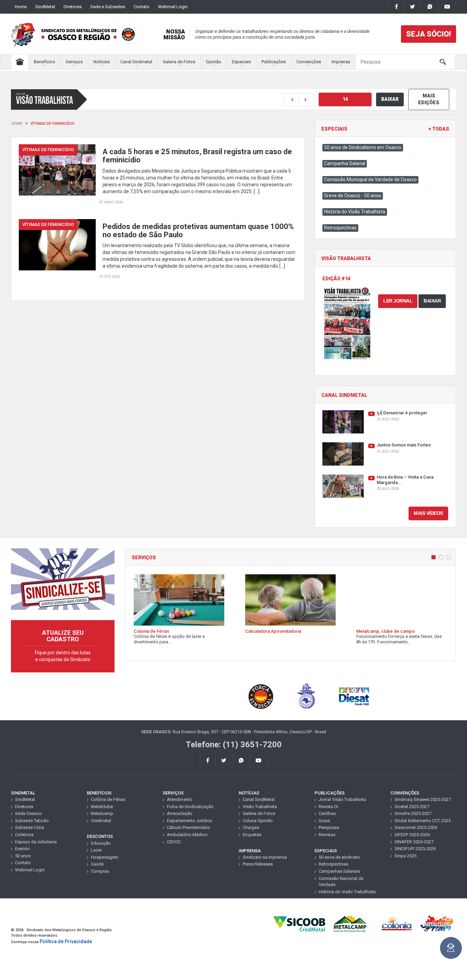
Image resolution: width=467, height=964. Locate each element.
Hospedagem (104, 857)
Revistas (327, 834)
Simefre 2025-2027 (413, 813)
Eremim (22, 848)
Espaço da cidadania (36, 841)
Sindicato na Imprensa (265, 857)
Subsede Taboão (32, 820)
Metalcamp (102, 813)
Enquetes (252, 834)
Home (21, 6)
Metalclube (102, 806)
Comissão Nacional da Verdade (341, 881)
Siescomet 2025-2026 (416, 827)
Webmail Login (173, 6)
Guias (324, 820)
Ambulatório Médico (187, 834)
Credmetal (101, 820)
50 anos (23, 855)
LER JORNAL (397, 301)
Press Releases (258, 864)
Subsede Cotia (29, 827)
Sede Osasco (28, 813)
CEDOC (174, 841)
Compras (100, 871)
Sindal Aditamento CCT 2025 (423, 820)
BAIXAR (390, 99)
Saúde (97, 864)
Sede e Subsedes (107, 6)
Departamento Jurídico (189, 820)
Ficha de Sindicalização (190, 806)
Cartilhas (327, 813)
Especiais (241, 61)
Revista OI (328, 806)
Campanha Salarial (344, 163)
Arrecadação (179, 813)
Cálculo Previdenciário (188, 827)
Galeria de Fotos (179, 61)
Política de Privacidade (66, 941)
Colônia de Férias (108, 799)
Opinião (213, 61)
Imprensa (341, 61)
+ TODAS (438, 129)
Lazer (96, 850)
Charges (251, 827)
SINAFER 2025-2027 (414, 841)
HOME (17, 123)
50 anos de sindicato (339, 857)
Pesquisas (329, 827)
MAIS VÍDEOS (428, 513)
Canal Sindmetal (136, 61)
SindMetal (45, 6)
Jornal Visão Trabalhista (342, 799)
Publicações (274, 61)
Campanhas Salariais (339, 871)
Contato (141, 6)
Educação (101, 843)
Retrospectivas (340, 227)
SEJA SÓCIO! (428, 34)
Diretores (73, 6)
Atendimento (179, 799)
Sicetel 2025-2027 (412, 806)
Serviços (74, 61)
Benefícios (44, 61)
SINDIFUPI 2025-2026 (415, 848)
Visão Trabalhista (260, 806)
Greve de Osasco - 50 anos (352, 195)
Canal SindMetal (259, 799)
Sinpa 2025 (405, 855)
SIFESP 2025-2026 (412, 834)
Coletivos (24, 834)
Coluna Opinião (258, 820)
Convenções (308, 61)
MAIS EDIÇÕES (428, 99)
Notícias (101, 61)
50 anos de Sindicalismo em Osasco (362, 147)
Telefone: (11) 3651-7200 (234, 744)
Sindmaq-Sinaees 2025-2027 (423, 799)
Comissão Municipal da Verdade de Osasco (370, 179)
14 (345, 99)
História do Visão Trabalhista (354, 211)
